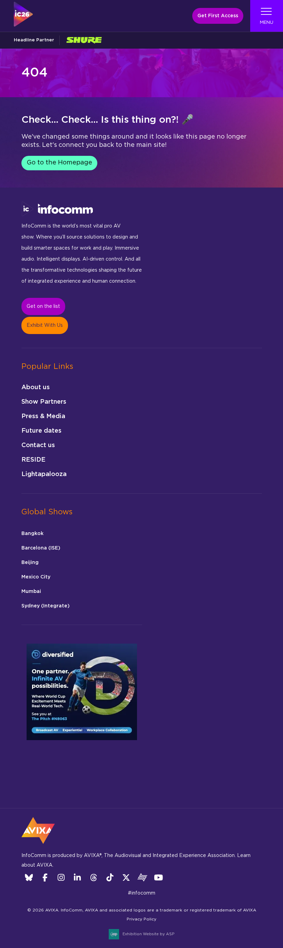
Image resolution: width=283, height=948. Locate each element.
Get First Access (217, 15)
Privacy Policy (141, 919)
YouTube (158, 877)
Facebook (45, 877)
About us (35, 387)
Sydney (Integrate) (45, 606)
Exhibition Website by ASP (148, 934)
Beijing (30, 562)
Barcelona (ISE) (40, 548)
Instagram (61, 877)
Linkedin (77, 877)
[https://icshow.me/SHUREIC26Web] (84, 40)
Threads (93, 877)
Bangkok (32, 533)
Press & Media (43, 416)
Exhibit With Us (45, 325)
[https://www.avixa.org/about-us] (38, 846)
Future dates (41, 431)
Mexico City (35, 577)
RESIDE (33, 460)
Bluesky (28, 877)
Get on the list (43, 306)
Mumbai (31, 591)
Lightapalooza (44, 474)
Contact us (38, 445)
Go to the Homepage (59, 163)
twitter (126, 877)
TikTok (110, 877)
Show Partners (43, 402)
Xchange (142, 877)
